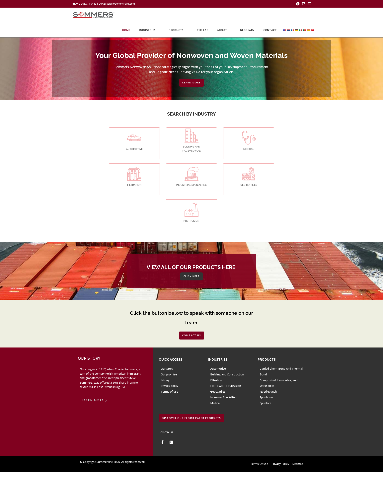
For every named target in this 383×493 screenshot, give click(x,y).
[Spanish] (308, 30)
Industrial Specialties (223, 397)
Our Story (167, 368)
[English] (284, 30)
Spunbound (267, 397)
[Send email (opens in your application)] (308, 4)
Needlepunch (268, 391)
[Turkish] (312, 30)
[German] (296, 30)
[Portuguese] (304, 30)
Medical (215, 403)
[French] (292, 30)
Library (165, 380)
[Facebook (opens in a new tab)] (298, 4)
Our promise (169, 374)
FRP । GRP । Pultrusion (225, 386)
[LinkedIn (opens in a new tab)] (303, 4)
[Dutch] (288, 30)
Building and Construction (227, 374)
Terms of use (169, 391)
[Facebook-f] (162, 442)
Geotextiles (217, 391)
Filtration (216, 380)
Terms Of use (259, 464)
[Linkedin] (171, 442)
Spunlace (265, 403)
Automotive (218, 368)
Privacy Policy (280, 464)
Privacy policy (169, 386)
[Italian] (300, 30)
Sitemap (297, 464)
